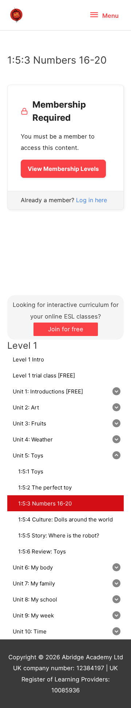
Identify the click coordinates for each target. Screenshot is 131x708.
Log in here (91, 200)
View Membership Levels (63, 168)
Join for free (65, 329)
